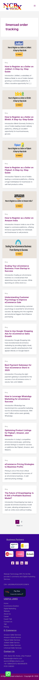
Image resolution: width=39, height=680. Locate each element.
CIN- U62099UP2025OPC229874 (16, 584)
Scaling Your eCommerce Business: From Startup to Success (17, 268)
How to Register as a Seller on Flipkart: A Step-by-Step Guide (19, 170)
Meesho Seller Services (12, 645)
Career (6, 616)
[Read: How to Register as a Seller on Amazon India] (19, 201)
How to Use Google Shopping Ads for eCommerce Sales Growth (19, 333)
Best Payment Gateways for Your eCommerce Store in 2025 (18, 367)
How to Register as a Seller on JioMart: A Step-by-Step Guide (19, 69)
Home (6, 603)
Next (20, 526)
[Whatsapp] (26, 563)
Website (7, 611)
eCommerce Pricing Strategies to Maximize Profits (19, 465)
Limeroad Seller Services (13, 648)
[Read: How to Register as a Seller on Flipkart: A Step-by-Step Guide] (19, 150)
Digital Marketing (10, 609)
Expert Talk (8, 619)
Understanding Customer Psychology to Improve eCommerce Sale (17, 299)
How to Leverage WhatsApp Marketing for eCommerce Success (18, 399)
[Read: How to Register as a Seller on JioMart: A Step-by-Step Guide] (19, 49)
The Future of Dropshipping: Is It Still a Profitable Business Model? (19, 495)
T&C (5, 624)
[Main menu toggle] (34, 6)
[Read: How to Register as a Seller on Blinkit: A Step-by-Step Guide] (19, 100)
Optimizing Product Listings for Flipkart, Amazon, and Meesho (18, 433)
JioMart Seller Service (11, 643)
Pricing (6, 627)
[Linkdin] (21, 563)
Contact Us (8, 622)
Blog (6, 62)
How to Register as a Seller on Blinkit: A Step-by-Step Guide (19, 118)
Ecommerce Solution (11, 606)
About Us (7, 614)
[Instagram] (17, 563)
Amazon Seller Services (12, 635)
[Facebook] (12, 563)
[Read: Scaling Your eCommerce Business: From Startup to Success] (19, 249)
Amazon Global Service (12, 637)
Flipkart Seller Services (12, 640)
